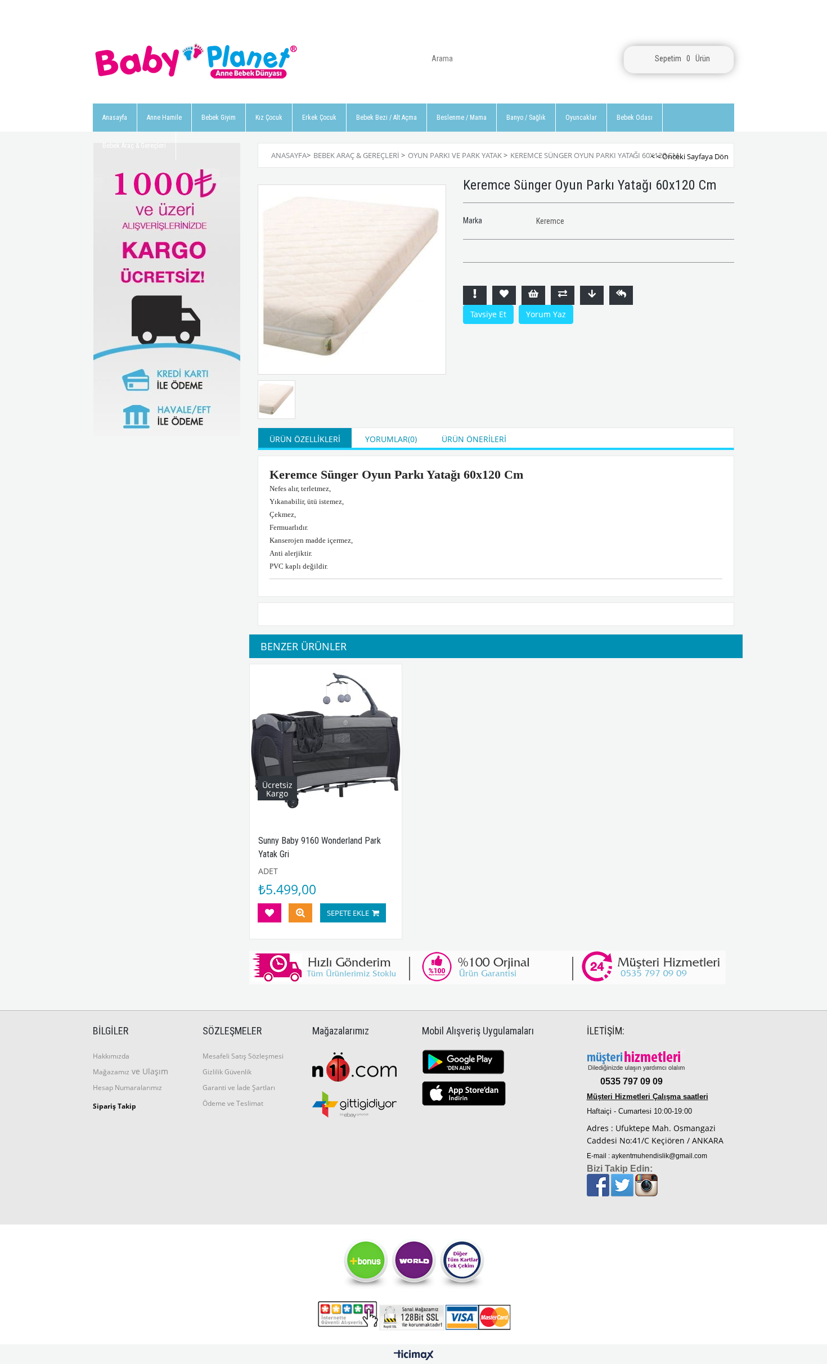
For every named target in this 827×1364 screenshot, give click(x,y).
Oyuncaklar (581, 117)
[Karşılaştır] (562, 295)
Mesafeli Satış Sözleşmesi (243, 1056)
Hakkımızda (111, 1056)
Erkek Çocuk (319, 117)
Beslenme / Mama (462, 117)
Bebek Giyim (218, 117)
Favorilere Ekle (269, 912)
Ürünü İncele (300, 912)
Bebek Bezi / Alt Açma (386, 117)
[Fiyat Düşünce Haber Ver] (592, 295)
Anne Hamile (164, 117)
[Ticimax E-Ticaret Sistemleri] (414, 1355)
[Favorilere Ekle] (504, 295)
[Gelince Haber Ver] (621, 295)
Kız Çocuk (268, 117)
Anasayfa (114, 117)
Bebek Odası (635, 117)
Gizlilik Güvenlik (227, 1072)
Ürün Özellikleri (304, 439)
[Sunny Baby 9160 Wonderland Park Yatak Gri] (326, 740)
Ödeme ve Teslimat (233, 1103)
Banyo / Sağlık (526, 117)
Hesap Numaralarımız (127, 1087)
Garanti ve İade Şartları (239, 1087)
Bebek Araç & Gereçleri (134, 146)
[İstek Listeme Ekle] (533, 295)
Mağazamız (111, 1072)
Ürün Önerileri (474, 439)
